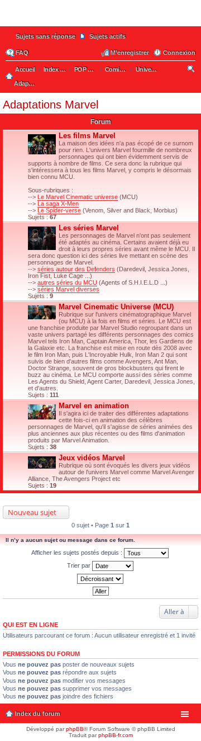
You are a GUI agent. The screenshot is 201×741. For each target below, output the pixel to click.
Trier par (79, 565)
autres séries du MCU (67, 282)
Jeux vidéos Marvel (92, 458)
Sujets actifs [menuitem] (107, 36)
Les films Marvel (87, 135)
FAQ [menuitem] (22, 52)
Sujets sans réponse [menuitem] (45, 36)
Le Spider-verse (59, 210)
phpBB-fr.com (115, 735)
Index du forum (37, 713)
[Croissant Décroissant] (100, 579)
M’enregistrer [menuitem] (130, 52)
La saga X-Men (58, 203)
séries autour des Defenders (76, 269)
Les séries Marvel (89, 228)
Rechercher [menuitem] (191, 70)
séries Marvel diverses (68, 289)
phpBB (75, 729)
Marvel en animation (94, 406)
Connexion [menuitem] (179, 52)
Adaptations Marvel (50, 104)
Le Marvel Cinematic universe (77, 196)
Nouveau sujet (32, 512)
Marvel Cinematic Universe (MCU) (116, 307)
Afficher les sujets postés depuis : (77, 552)
